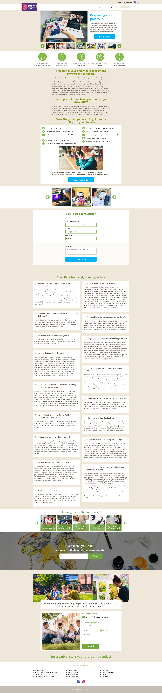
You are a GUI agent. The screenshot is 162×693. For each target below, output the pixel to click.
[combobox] (67, 238)
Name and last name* (72, 222)
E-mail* (67, 228)
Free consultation (81, 180)
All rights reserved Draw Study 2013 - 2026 (81, 689)
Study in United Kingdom (106, 672)
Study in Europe (103, 676)
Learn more (104, 36)
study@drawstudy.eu (125, 2)
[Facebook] (135, 2)
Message (68, 246)
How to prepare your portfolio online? (44, 676)
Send (95, 556)
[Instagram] (139, 2)
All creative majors (71, 670)
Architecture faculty (72, 672)
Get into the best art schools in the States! (45, 672)
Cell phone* (69, 235)
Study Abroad (103, 674)
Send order (81, 259)
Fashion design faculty (72, 676)
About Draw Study (38, 670)
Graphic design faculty (72, 674)
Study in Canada (104, 670)
